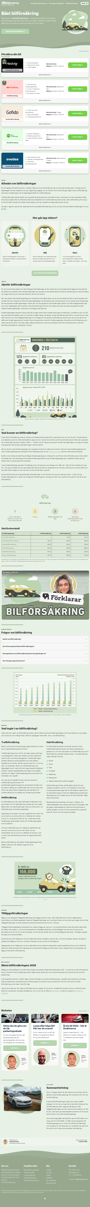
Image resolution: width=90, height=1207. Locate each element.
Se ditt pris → (78, 65)
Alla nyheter (82, 1011)
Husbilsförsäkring (71, 3)
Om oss (49, 1172)
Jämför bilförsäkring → (15, 31)
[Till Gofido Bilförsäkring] (12, 113)
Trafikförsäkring (29, 1175)
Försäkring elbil (29, 1172)
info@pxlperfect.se (81, 1179)
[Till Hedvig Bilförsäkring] (12, 65)
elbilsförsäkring (55, 991)
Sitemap (49, 1178)
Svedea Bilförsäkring (12, 166)
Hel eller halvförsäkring (38, 3)
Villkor (48, 1175)
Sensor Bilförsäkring (9, 555)
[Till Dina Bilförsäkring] (12, 137)
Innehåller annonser (84, 51)
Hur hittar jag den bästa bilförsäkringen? (18, 646)
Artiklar (49, 1170)
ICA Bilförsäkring (12, 95)
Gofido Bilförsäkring (12, 119)
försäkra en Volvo (55, 451)
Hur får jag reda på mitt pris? (14, 661)
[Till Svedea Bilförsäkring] (12, 160)
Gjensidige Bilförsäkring (10, 541)
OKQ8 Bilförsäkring (8, 551)
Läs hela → (15, 1048)
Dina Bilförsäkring (12, 142)
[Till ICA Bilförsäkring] (12, 89)
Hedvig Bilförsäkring (12, 70)
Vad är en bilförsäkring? (12, 639)
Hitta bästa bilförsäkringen (45, 273)
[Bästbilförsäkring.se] (10, 3)
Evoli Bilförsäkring (8, 537)
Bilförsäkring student (31, 1170)
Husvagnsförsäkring (56, 3)
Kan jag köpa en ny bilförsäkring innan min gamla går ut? (24, 653)
